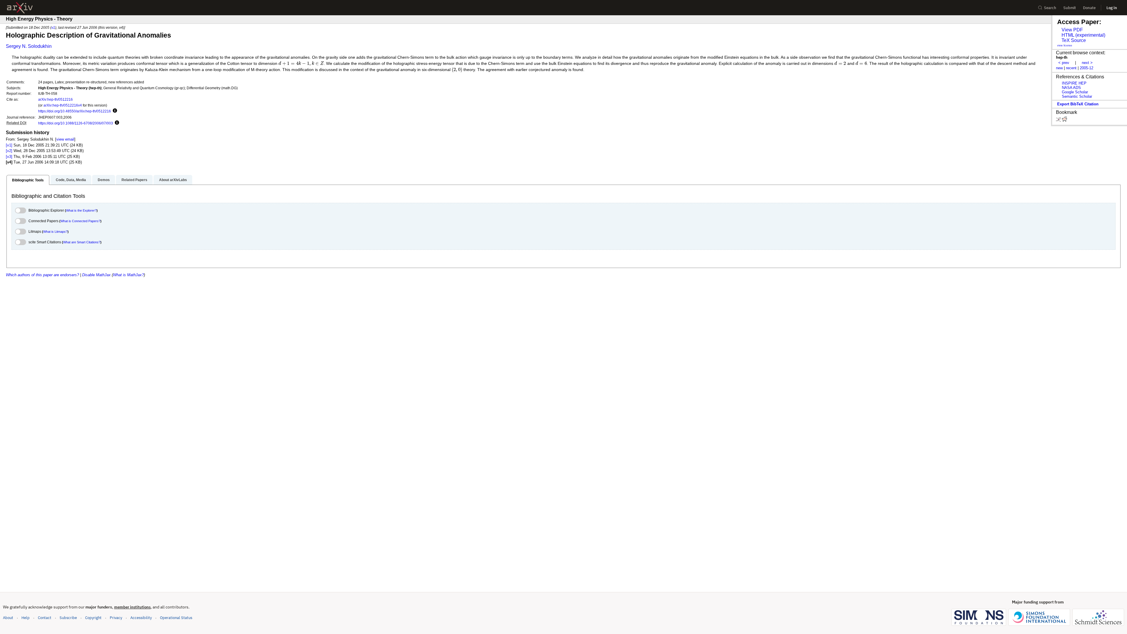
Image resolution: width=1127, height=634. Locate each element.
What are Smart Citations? (81, 242)
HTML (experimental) (1083, 35)
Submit (1069, 7)
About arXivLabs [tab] (173, 180)
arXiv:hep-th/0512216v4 (62, 105)
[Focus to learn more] (114, 111)
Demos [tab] (104, 180)
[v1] (9, 145)
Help (25, 617)
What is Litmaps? (55, 231)
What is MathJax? (128, 275)
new (1059, 68)
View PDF (1072, 29)
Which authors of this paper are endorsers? (42, 275)
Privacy (116, 617)
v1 (53, 27)
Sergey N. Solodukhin (29, 46)
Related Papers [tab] (134, 180)
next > (1087, 62)
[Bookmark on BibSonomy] (1059, 120)
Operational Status (176, 617)
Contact (44, 617)
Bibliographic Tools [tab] (28, 180)
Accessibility (141, 617)
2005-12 (1086, 68)
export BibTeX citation (1078, 104)
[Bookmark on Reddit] (1064, 120)
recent (1071, 68)
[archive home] (20, 8)
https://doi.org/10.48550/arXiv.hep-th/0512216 (74, 111)
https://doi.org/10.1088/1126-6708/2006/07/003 (75, 123)
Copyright (93, 617)
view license (1064, 45)
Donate (1089, 7)
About (8, 617)
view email (65, 139)
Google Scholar (1075, 92)
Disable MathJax (96, 275)
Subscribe (68, 617)
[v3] (9, 156)
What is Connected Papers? (80, 221)
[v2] (9, 151)
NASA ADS (1071, 87)
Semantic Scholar (1077, 96)
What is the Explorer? (81, 210)
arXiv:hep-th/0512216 (55, 99)
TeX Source (1074, 40)
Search (1050, 7)
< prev (1063, 62)
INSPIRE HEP (1074, 83)
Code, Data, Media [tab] (71, 180)
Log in (1111, 7)
